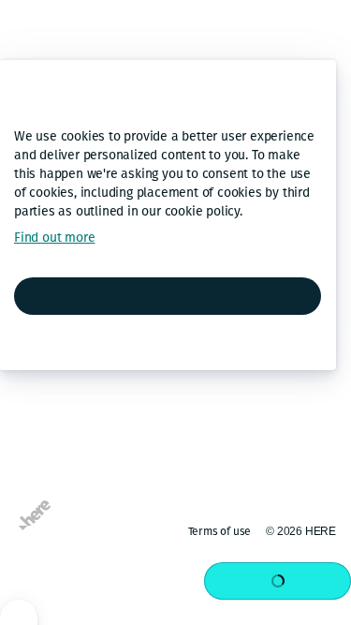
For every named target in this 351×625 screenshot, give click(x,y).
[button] (32, 261)
